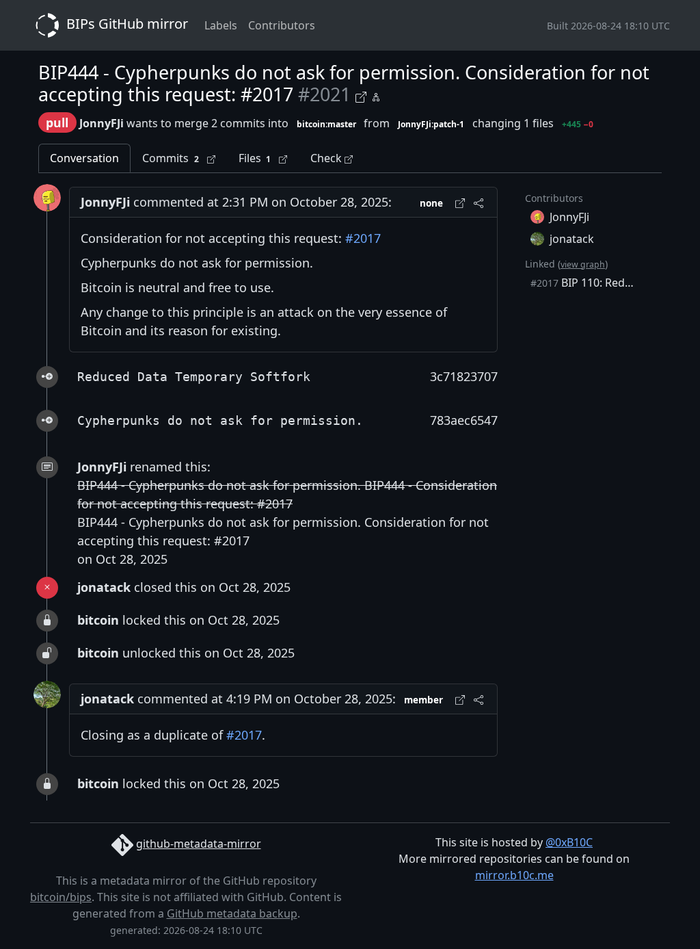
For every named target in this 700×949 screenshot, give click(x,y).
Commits (170, 158)
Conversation (84, 158)
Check (327, 158)
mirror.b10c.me (514, 875)
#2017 (363, 238)
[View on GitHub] (363, 95)
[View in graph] (376, 95)
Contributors (281, 25)
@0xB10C (569, 842)
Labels (220, 25)
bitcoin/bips (61, 897)
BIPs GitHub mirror (125, 23)
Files (255, 158)
